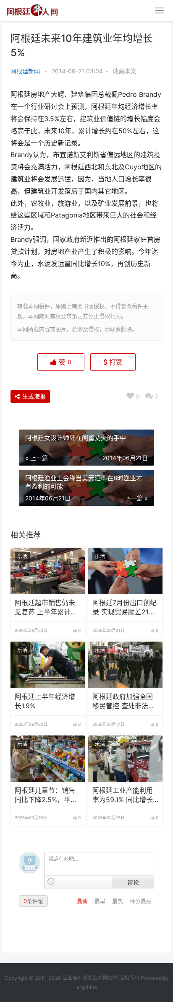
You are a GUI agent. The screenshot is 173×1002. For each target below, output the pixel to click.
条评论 (33, 901)
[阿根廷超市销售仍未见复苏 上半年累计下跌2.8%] (47, 571)
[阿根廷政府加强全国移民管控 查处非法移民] (125, 665)
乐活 (22, 556)
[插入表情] (51, 881)
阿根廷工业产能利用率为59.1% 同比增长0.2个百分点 (122, 796)
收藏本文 (124, 71)
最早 (100, 901)
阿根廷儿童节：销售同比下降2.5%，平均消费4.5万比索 (46, 796)
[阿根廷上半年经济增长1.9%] (47, 665)
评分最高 (141, 901)
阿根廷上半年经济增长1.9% (45, 701)
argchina (86, 987)
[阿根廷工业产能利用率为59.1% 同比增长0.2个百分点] (125, 758)
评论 (133, 882)
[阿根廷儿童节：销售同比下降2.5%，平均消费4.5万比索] (47, 758)
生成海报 (33, 396)
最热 (118, 901)
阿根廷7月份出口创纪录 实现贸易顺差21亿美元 (124, 608)
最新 (83, 901)
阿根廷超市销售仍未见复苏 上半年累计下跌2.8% (46, 608)
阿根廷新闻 (25, 71)
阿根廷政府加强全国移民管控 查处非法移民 (123, 702)
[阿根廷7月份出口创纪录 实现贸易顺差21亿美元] (125, 571)
